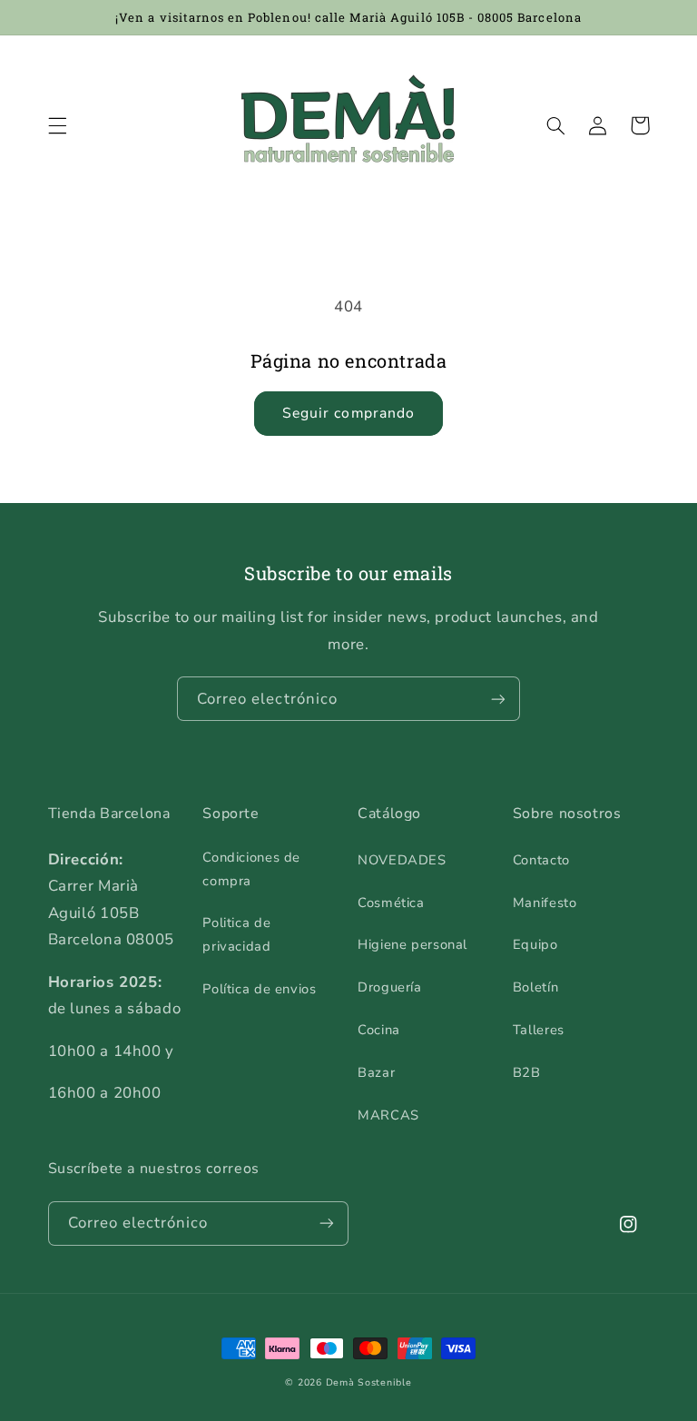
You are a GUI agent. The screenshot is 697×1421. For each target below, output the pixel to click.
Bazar (376, 1072)
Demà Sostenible (369, 1382)
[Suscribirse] (498, 698)
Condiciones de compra (251, 869)
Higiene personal (412, 944)
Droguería (390, 987)
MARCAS (388, 1115)
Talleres (538, 1030)
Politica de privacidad (236, 934)
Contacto (541, 860)
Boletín (535, 987)
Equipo (535, 944)
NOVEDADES (402, 860)
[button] (57, 125)
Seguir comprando (348, 413)
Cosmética (391, 902)
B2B (527, 1072)
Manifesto (545, 902)
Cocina (379, 1030)
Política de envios (259, 989)
